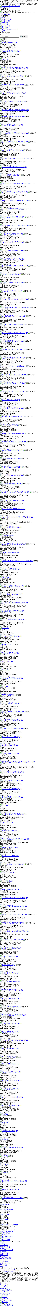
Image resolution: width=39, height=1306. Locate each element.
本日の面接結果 (6, 1258)
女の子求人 (4, 1255)
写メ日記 (3, 1265)
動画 (1, 1266)
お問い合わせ (5, 1263)
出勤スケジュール (6, 1250)
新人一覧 (3, 1251)
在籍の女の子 (5, 1248)
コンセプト (4, 1245)
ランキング (4, 1253)
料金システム (5, 1246)
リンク (2, 1256)
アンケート (4, 1261)
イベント (3, 1260)
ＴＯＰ (2, 1243)
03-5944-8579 (8, 1271)
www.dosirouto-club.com (10, 1270)
